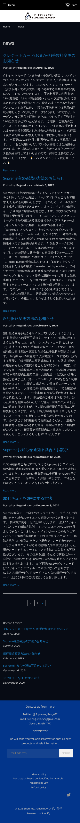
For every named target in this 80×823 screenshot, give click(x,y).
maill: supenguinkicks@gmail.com (40, 719)
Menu (11, 5)
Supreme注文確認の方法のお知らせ (33, 178)
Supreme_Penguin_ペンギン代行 (43, 809)
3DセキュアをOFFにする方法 (27, 498)
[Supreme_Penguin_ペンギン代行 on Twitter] (69, 796)
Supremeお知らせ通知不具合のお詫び (35, 450)
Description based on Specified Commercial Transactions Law (38, 781)
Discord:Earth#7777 (40, 724)
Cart (74, 5)
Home (6, 27)
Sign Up (66, 753)
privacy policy (38, 774)
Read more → (11, 170)
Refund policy (38, 788)
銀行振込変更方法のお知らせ (28, 319)
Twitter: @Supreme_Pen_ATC (40, 714)
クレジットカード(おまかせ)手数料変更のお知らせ (35, 629)
